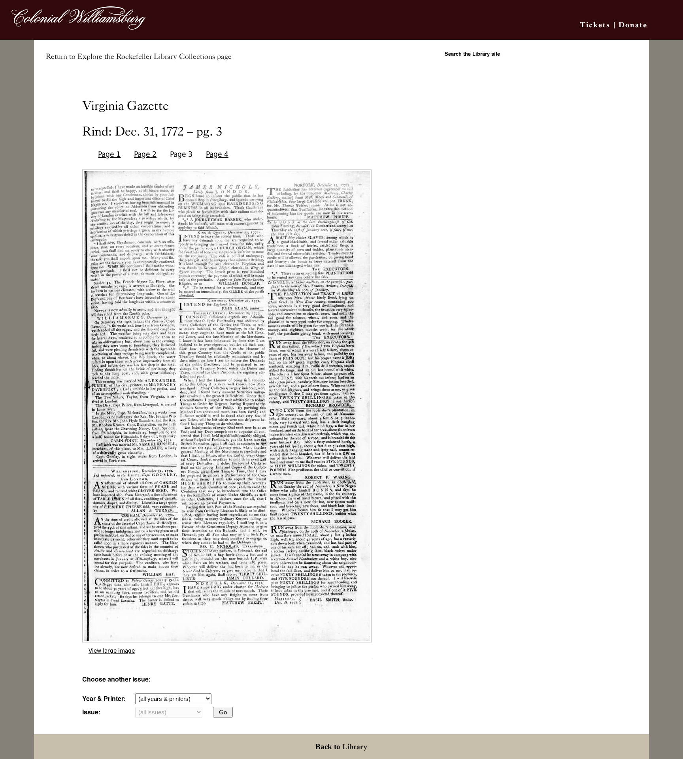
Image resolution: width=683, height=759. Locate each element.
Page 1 (109, 154)
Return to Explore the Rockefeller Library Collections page (139, 56)
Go (223, 712)
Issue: (91, 711)
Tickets (595, 24)
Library (355, 746)
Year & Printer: (104, 698)
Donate (633, 24)
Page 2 (145, 154)
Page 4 (217, 154)
